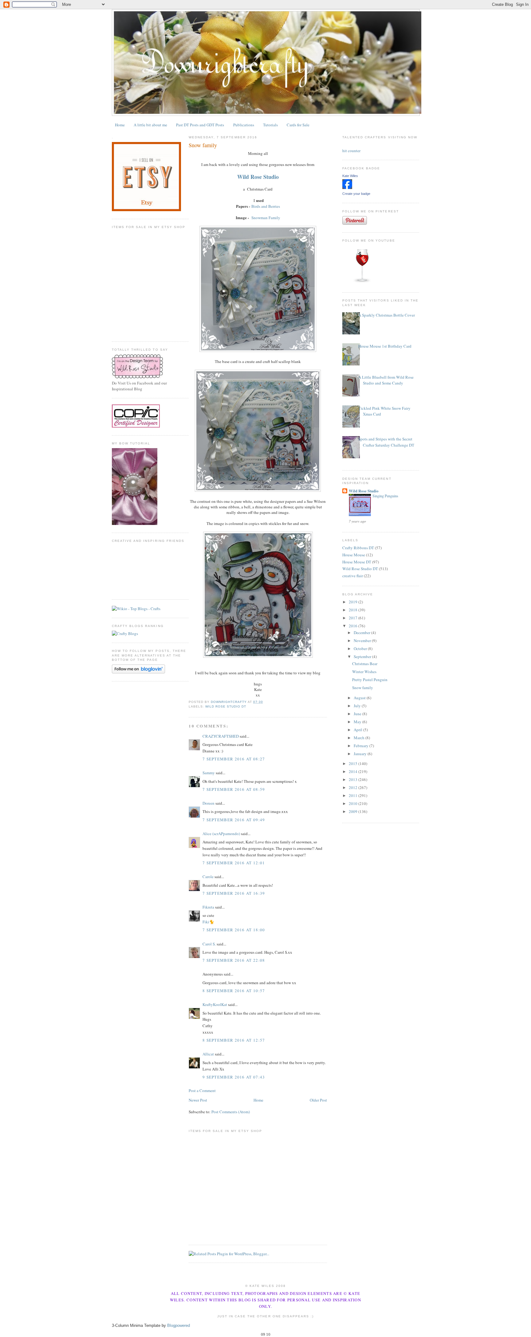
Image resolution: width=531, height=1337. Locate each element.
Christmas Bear (364, 663)
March (359, 737)
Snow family (362, 687)
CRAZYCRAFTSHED (221, 736)
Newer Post (198, 1100)
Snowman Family (265, 217)
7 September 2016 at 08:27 (234, 759)
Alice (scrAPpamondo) (221, 833)
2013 (353, 779)
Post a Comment (202, 1090)
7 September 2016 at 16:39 (234, 893)
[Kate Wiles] (347, 187)
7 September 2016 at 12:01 (234, 863)
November (363, 640)
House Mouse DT (356, 562)
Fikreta (208, 907)
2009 (353, 811)
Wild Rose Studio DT (225, 706)
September (363, 656)
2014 (353, 771)
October (361, 648)
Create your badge (356, 193)
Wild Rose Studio (364, 491)
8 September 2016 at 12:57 (234, 1040)
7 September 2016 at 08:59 (234, 789)
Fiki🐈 (208, 922)
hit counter (351, 150)
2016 (353, 626)
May (358, 721)
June (358, 713)
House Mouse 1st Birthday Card (384, 346)
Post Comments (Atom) (230, 1111)
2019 (353, 602)
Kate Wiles (350, 176)
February (361, 745)
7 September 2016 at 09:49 (234, 819)
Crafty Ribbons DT (358, 547)
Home (120, 125)
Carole (208, 876)
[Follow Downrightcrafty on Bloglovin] (138, 672)
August (360, 697)
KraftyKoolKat (215, 1004)
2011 (353, 795)
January (361, 753)
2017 (353, 618)
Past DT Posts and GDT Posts (200, 125)
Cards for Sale (298, 125)
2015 (353, 763)
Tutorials (270, 125)
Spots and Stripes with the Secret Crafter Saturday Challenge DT (386, 442)
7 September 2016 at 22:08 (234, 960)
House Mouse (353, 555)
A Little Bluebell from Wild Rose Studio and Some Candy (386, 380)
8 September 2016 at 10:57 (234, 990)
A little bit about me (150, 125)
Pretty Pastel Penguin (369, 679)
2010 (353, 803)
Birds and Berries (265, 206)
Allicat (208, 1054)
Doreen (208, 803)
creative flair (352, 575)
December (362, 632)
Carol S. (209, 944)
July (358, 705)
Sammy (209, 772)
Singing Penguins (385, 495)
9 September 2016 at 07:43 (234, 1077)
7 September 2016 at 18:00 (234, 930)
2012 (353, 787)
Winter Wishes (364, 671)
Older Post (318, 1100)
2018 (353, 610)
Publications (243, 125)
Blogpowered (178, 1325)
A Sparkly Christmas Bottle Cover (386, 315)
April (358, 729)
